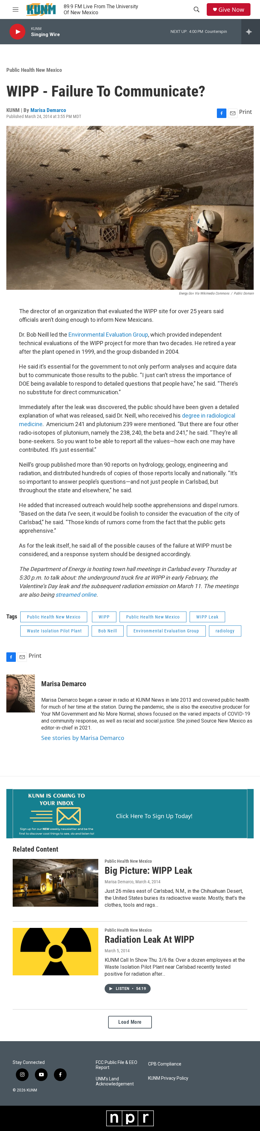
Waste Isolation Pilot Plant (54, 630)
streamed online (75, 594)
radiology (225, 630)
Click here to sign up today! (154, 816)
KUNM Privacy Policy (168, 1078)
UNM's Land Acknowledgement (115, 1081)
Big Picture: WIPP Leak (148, 870)
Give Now (231, 9)
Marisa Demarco (48, 110)
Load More (130, 1022)
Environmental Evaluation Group (108, 334)
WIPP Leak (207, 616)
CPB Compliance (164, 1064)
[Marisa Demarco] (20, 693)
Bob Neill (107, 630)
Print (245, 111)
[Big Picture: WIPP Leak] (55, 882)
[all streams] (250, 31)
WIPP (104, 616)
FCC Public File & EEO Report (116, 1065)
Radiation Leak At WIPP (149, 939)
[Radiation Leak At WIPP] (55, 951)
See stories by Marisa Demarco (82, 738)
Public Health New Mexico (34, 70)
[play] (17, 31)
